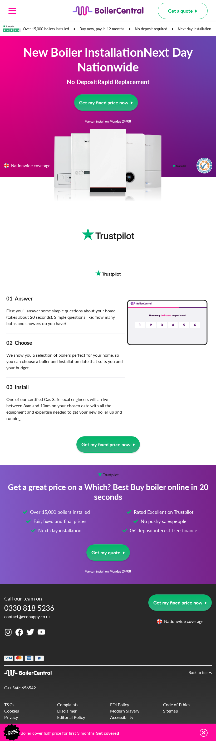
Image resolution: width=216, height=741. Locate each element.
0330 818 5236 (29, 608)
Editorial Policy (71, 717)
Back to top (199, 672)
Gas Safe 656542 (20, 688)
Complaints (67, 704)
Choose (19, 342)
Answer (19, 298)
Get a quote (180, 10)
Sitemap (170, 711)
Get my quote (105, 552)
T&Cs (9, 704)
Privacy (11, 717)
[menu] (33, 11)
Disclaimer (67, 711)
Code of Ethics (176, 704)
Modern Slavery (124, 711)
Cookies (11, 711)
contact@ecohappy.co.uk (27, 616)
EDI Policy (119, 704)
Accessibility (121, 717)
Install (17, 387)
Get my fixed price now (103, 102)
